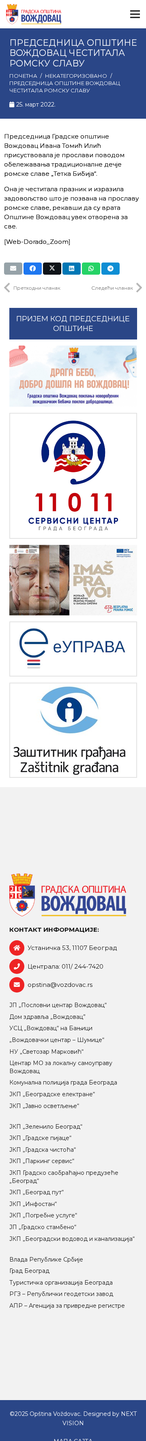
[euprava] (73, 649)
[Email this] (13, 269)
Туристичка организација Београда (61, 1282)
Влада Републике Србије (46, 1259)
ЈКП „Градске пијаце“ (40, 1138)
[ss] (73, 476)
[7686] (73, 376)
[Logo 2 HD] (73, 730)
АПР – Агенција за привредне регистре (67, 1305)
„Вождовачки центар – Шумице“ (56, 1040)
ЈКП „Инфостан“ (33, 1204)
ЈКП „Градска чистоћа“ (42, 1149)
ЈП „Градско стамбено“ (42, 1227)
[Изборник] (135, 14)
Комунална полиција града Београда (63, 1082)
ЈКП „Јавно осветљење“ (44, 1106)
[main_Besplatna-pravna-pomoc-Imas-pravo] (73, 580)
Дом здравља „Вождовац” (47, 1016)
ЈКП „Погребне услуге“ (43, 1215)
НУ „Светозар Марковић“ (46, 1051)
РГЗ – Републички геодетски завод (61, 1294)
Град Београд (29, 1270)
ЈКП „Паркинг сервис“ (41, 1161)
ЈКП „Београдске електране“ (52, 1094)
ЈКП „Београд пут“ (36, 1192)
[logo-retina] (33, 14)
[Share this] (33, 269)
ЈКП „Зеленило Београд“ (45, 1126)
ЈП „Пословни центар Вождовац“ (58, 1005)
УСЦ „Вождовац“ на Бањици (50, 1028)
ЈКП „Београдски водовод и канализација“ (72, 1238)
